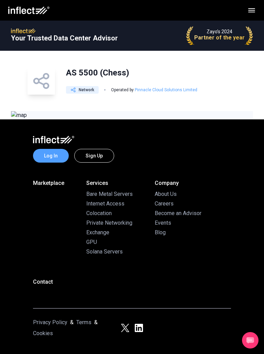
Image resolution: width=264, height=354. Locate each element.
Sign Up (94, 155)
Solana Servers (104, 251)
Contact (43, 282)
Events (163, 223)
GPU (91, 242)
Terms (83, 322)
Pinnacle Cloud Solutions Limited (166, 89)
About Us (166, 194)
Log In (51, 155)
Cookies (43, 333)
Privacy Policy (50, 322)
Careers (164, 203)
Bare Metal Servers (109, 194)
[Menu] (251, 10)
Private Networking (109, 223)
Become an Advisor (178, 213)
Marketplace (48, 183)
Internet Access (105, 203)
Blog (160, 232)
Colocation (99, 213)
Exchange (97, 232)
